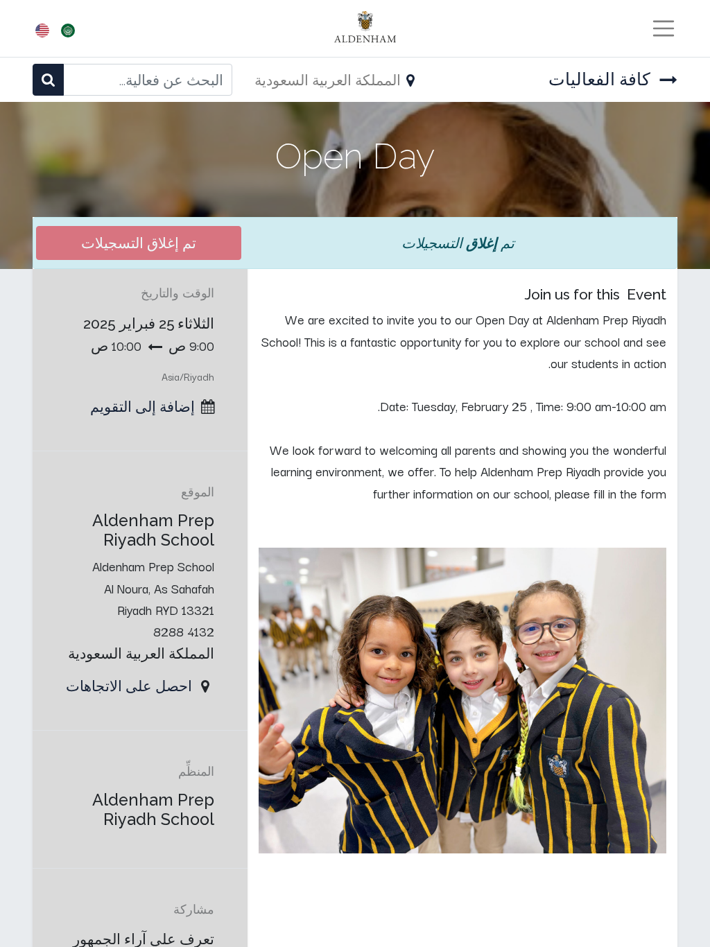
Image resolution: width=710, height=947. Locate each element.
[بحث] (48, 79)
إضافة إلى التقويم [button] (142, 406)
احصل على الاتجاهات (129, 685)
